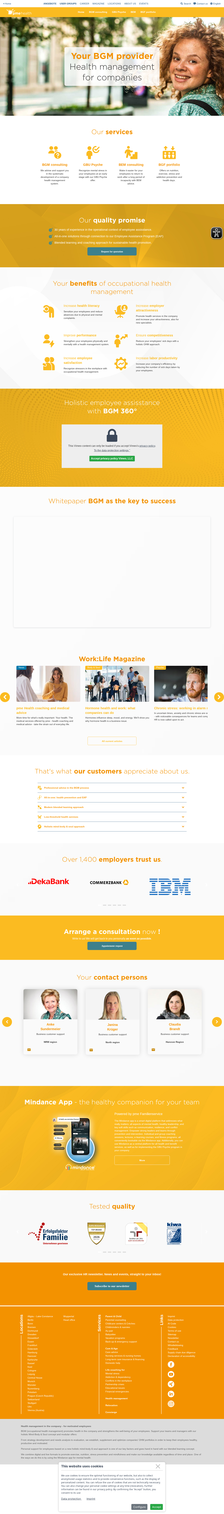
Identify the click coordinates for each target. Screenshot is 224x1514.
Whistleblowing (175, 1345)
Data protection (176, 1320)
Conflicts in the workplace (118, 1380)
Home (8, 3)
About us (130, 3)
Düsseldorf (33, 1338)
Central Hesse (35, 1377)
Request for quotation (112, 251)
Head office (69, 1320)
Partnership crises (114, 1384)
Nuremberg (33, 1388)
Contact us (202, 3)
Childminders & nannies (117, 1327)
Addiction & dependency (118, 1377)
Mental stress (112, 1373)
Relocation (111, 1405)
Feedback (173, 1349)
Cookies (172, 1327)
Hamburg (32, 1352)
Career (84, 3)
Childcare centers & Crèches (120, 1323)
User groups (68, 3)
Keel (30, 1367)
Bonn (30, 1323)
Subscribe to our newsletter (112, 1286)
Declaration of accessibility (181, 1356)
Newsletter (173, 1338)
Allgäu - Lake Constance (40, 1316)
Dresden (32, 1334)
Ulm (30, 1406)
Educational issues (115, 1388)
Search (186, 4)
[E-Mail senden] (29, 1050)
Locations (114, 3)
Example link (54, 145)
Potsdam (32, 1392)
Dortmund (33, 1330)
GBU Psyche (119, 12)
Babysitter (110, 1334)
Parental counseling (115, 1320)
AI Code (172, 1323)
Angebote (49, 3)
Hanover (32, 1356)
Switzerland (34, 1399)
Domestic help (112, 1363)
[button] (99, 905)
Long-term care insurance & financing (124, 1359)
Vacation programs (115, 1338)
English (217, 3)
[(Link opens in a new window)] (171, 1364)
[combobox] (216, 3)
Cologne (32, 1370)
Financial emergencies (117, 1391)
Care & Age (111, 1348)
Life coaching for (115, 1370)
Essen (31, 1341)
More (142, 1160)
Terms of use (174, 1330)
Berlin (30, 1320)
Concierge (111, 1412)
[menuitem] (49, 3)
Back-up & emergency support (121, 1341)
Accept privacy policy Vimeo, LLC (112, 458)
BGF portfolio (148, 12)
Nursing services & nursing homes (123, 1355)
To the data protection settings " (112, 450)
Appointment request (112, 946)
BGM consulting (98, 12)
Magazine (98, 3)
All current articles (112, 741)
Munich (31, 1381)
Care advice (111, 1352)
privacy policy (147, 445)
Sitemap (172, 1334)
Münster (32, 1385)
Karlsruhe (33, 1359)
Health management (116, 1398)
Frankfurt (32, 1345)
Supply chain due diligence (181, 1352)
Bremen (32, 1327)
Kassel (31, 1363)
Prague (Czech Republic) (41, 1395)
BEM (133, 12)
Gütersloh (33, 1349)
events (143, 3)
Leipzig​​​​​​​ (31, 1374)
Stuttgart (32, 1403)
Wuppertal (68, 1316)
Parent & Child (113, 1316)
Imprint (171, 1316)
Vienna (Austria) (36, 1410)
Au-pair (109, 1330)
